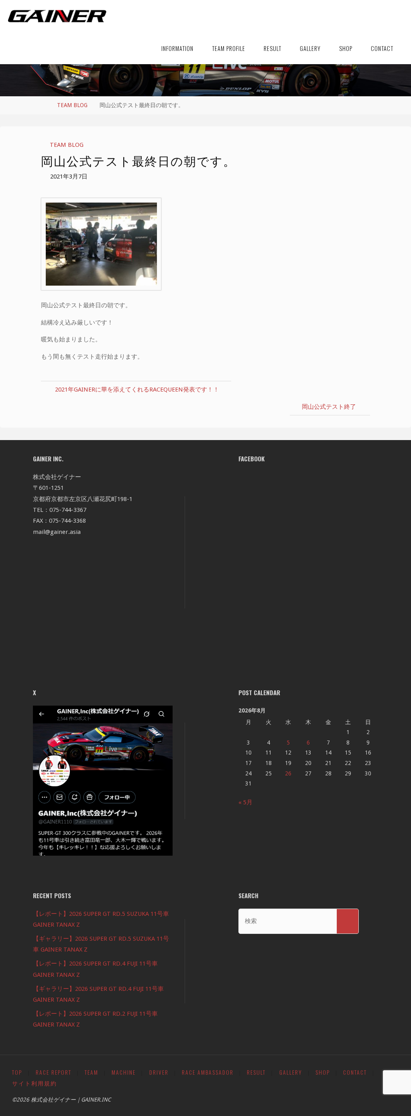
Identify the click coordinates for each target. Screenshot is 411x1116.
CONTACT (355, 1072)
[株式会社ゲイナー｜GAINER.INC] (57, 16)
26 (288, 773)
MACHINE (124, 1072)
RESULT (256, 1072)
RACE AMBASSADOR (208, 1072)
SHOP (322, 1072)
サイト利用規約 (34, 1083)
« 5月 (245, 802)
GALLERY (290, 1072)
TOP (17, 1072)
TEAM (91, 1072)
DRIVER (159, 1072)
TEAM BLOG (72, 105)
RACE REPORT (53, 1072)
